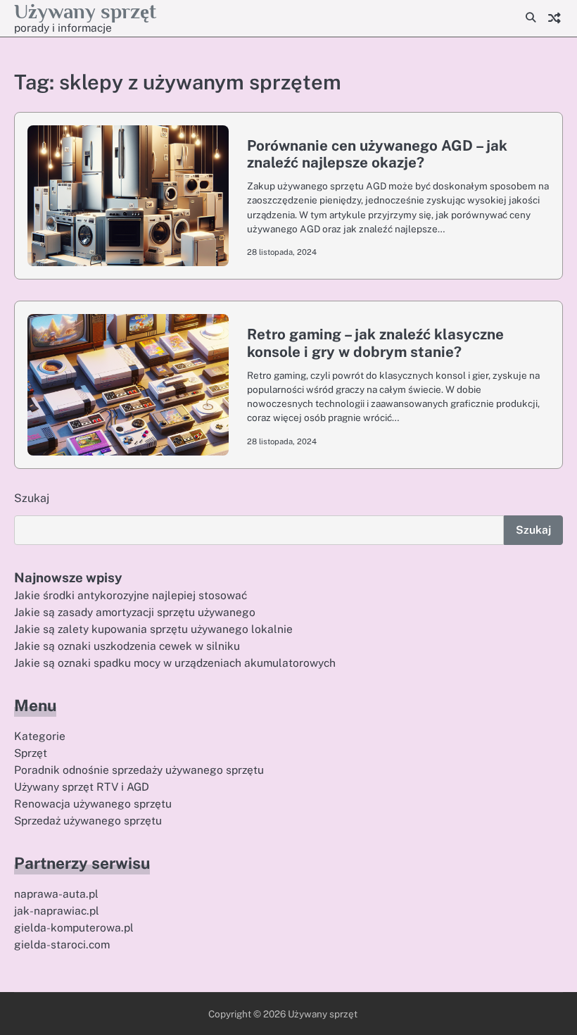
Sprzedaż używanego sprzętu (88, 820)
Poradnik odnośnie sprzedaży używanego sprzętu (139, 769)
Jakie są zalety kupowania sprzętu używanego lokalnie (153, 628)
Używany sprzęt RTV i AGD (81, 786)
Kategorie (39, 735)
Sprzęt (30, 752)
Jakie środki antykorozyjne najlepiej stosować (130, 595)
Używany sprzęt (85, 11)
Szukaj (31, 498)
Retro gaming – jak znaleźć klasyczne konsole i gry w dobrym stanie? (375, 342)
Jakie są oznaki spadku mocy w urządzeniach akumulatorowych (175, 662)
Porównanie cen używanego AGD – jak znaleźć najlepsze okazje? (377, 154)
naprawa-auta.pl (56, 893)
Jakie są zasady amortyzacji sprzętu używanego (134, 612)
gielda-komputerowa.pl (74, 927)
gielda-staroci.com (62, 944)
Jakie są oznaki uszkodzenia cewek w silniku (127, 645)
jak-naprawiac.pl (56, 910)
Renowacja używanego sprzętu (93, 803)
